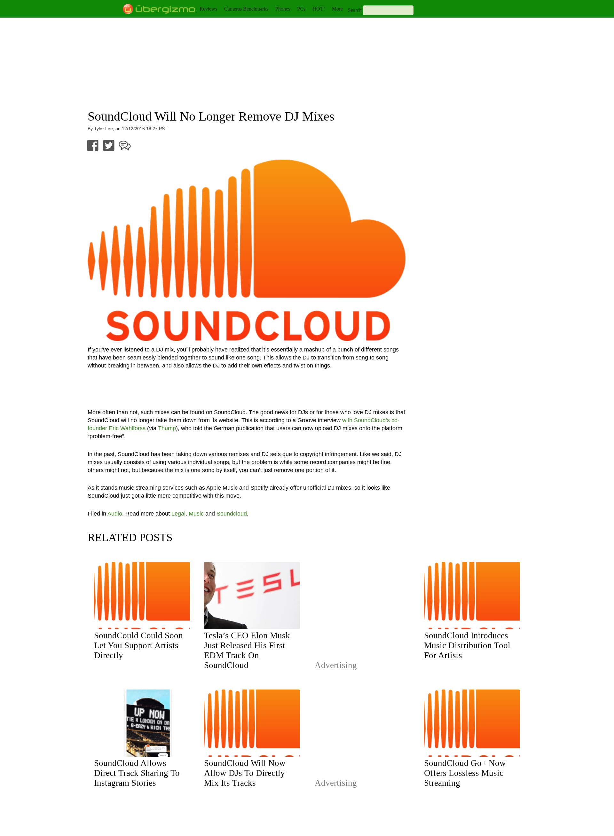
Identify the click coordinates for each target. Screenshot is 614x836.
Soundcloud (231, 513)
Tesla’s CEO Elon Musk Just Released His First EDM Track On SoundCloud (247, 650)
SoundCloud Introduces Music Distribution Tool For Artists (467, 645)
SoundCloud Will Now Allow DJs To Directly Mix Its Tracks (245, 773)
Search (355, 10)
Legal (178, 513)
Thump (167, 428)
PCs (301, 9)
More (337, 9)
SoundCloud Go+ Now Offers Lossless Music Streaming (465, 773)
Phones (282, 9)
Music (196, 513)
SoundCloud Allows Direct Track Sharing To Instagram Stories (137, 773)
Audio (114, 513)
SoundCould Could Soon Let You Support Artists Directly (138, 645)
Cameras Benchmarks (246, 9)
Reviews (208, 9)
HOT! (318, 9)
